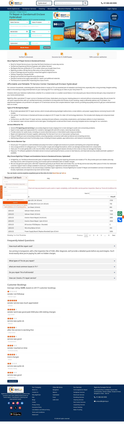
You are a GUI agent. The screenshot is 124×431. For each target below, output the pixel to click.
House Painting (77, 407)
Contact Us (35, 392)
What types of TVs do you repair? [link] (21, 261)
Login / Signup (112, 9)
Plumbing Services (78, 397)
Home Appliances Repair (80, 390)
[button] (13, 8)
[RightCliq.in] (15, 3)
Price (112, 197)
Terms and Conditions (38, 412)
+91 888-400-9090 (110, 3)
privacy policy (22, 207)
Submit (15, 202)
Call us (63, 173)
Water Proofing (77, 409)
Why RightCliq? (36, 395)
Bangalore (56, 390)
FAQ (33, 397)
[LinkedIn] (22, 403)
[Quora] (20, 407)
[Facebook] (9, 403)
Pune (54, 397)
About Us (34, 390)
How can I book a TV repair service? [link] (22, 278)
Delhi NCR (56, 400)
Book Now (24, 47)
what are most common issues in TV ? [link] (23, 266)
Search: (87, 193)
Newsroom (35, 414)
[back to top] (119, 423)
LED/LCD (11, 211)
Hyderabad (56, 395)
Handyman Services (79, 392)
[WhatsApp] (119, 214)
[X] (15, 407)
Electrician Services (78, 395)
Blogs (33, 400)
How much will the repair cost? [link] (20, 246)
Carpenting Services (79, 404)
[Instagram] (17, 403)
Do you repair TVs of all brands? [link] (21, 272)
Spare (27, 197)
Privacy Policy (36, 404)
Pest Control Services (79, 402)
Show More (12, 381)
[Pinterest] (11, 407)
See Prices (47, 47)
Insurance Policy (37, 407)
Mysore (55, 392)
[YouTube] (13, 403)
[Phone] (119, 220)
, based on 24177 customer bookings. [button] (31, 20)
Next (113, 235)
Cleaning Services (78, 400)
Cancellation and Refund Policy (41, 409)
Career (34, 402)
